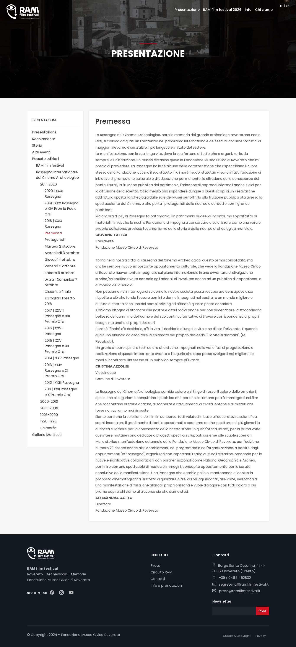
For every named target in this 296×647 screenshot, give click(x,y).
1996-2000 (49, 414)
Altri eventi (41, 152)
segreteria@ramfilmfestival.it (243, 584)
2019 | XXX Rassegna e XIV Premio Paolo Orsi (61, 209)
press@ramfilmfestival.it (239, 590)
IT (281, 6)
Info (248, 9)
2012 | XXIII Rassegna (62, 382)
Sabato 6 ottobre (59, 272)
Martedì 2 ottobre (60, 246)
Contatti (158, 578)
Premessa (53, 233)
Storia (37, 145)
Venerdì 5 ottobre (60, 266)
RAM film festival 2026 (222, 9)
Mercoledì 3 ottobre (62, 252)
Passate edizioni (45, 158)
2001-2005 (49, 408)
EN (287, 6)
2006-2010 (49, 401)
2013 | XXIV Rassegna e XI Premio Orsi (56, 370)
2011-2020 (48, 184)
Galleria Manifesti (47, 434)
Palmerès (48, 427)
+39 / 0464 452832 (234, 577)
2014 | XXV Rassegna (62, 358)
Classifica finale (58, 291)
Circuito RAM (161, 572)
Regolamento (43, 138)
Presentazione (44, 132)
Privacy (260, 636)
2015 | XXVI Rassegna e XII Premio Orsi (57, 346)
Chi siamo (264, 9)
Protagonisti (55, 239)
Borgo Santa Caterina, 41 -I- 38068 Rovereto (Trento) (238, 568)
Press (155, 565)
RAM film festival (50, 165)
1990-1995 (48, 421)
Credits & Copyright (236, 636)
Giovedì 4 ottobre (60, 259)
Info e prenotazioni (166, 585)
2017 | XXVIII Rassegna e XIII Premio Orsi (57, 316)
